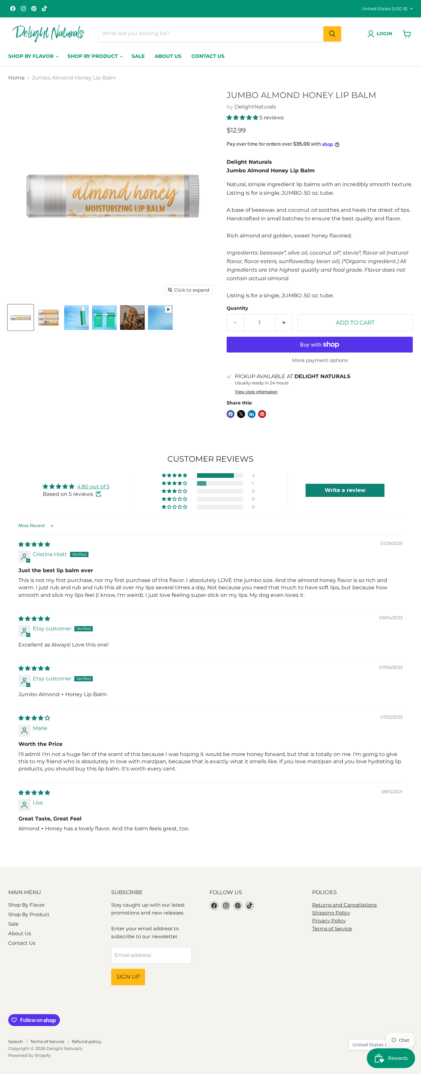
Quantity (237, 308)
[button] (243, 117)
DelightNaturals (255, 107)
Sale (138, 56)
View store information (256, 392)
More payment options (320, 360)
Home (16, 78)
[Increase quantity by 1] (284, 323)
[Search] (332, 33)
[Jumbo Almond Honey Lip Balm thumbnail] (21, 317)
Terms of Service (332, 928)
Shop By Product (93, 56)
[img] (34, 544)
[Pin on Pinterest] (262, 414)
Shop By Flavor (31, 56)
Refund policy (86, 1041)
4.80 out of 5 (93, 486)
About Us (168, 56)
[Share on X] (241, 414)
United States (385, 8)
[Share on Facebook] (231, 414)
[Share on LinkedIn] (252, 414)
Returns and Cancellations (344, 905)
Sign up (128, 976)
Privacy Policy (329, 920)
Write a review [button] (345, 490)
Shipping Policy (331, 913)
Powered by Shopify (29, 1055)
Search (15, 1041)
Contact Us (208, 56)
